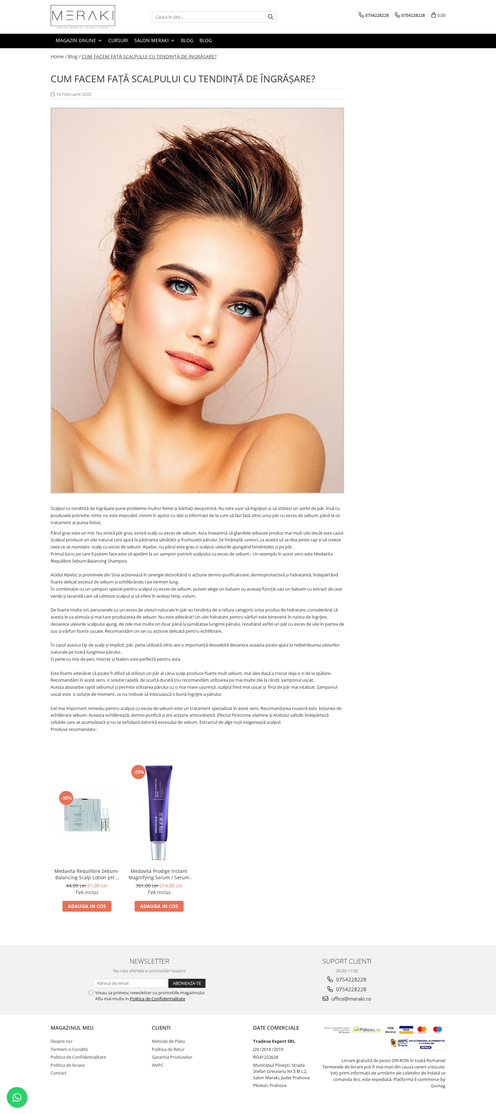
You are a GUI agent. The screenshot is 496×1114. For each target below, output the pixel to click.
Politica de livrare (68, 1065)
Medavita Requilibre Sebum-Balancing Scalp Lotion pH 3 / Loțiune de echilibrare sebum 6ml (86, 874)
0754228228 (350, 979)
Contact (58, 1073)
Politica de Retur (168, 1049)
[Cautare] (271, 17)
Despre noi (61, 1041)
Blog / (74, 56)
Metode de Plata (168, 1041)
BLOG (187, 40)
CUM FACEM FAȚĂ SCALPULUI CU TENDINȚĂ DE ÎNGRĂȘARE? (149, 56)
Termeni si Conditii (69, 1049)
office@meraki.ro (350, 998)
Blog (205, 40)
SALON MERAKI (152, 40)
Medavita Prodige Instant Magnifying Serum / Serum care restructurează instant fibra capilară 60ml (159, 874)
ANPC (157, 1065)
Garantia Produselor (172, 1057)
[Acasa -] (84, 17)
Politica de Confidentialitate (157, 999)
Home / (59, 56)
